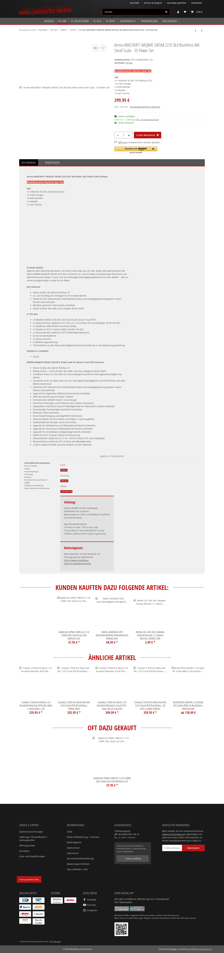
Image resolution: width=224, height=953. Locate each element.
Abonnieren (193, 848)
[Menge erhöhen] (129, 135)
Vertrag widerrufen (29, 879)
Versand (56, 941)
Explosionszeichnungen (31, 831)
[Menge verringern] (118, 135)
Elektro (64, 470)
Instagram (91, 910)
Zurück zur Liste (28, 29)
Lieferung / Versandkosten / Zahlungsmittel (33, 839)
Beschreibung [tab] (28, 162)
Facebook (91, 899)
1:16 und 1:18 (66, 491)
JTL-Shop (173, 949)
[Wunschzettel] (184, 12)
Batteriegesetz (74, 842)
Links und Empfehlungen (32, 856)
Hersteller (24, 851)
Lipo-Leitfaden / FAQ (77, 869)
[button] (178, 12)
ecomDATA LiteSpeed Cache (200, 949)
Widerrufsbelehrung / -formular (83, 837)
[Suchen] (166, 12)
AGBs (69, 831)
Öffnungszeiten (27, 845)
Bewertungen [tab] (52, 162)
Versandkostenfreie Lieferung (145, 106)
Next (199, 692)
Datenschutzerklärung (173, 834)
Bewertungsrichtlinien (78, 863)
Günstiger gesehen (176, 2)
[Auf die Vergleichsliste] (95, 48)
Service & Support (153, 2)
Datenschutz (73, 847)
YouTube (91, 904)
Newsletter (196, 2)
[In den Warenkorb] (21, 40)
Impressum (72, 853)
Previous (24, 692)
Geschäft (134, 2)
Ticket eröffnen (132, 858)
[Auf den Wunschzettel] (103, 48)
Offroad (64, 481)
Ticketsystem (127, 851)
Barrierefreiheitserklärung (80, 858)
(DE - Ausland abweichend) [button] (147, 119)
